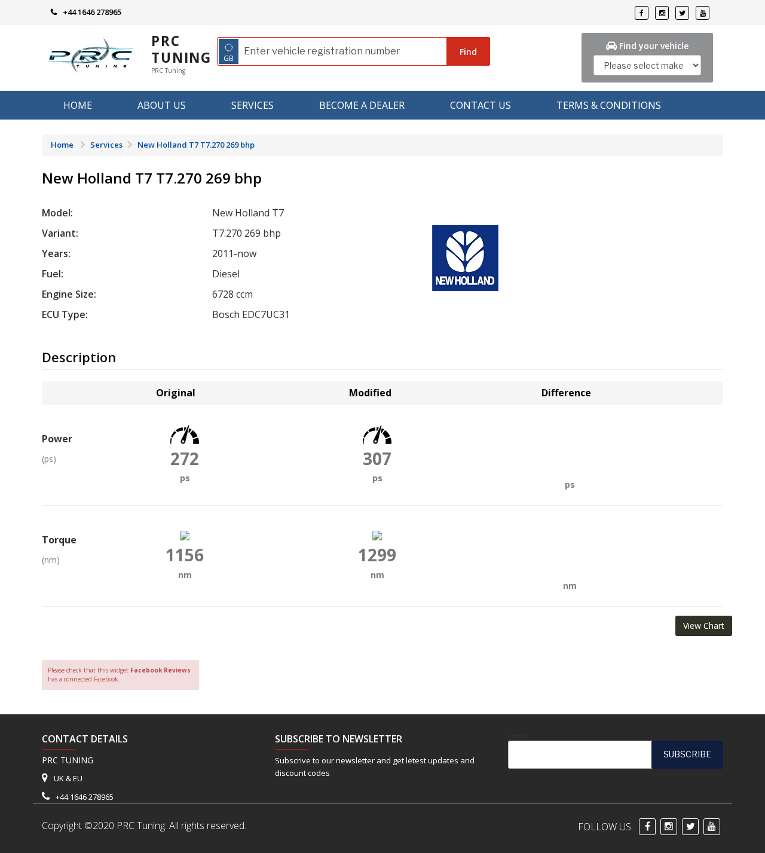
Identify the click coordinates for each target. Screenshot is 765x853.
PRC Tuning (181, 49)
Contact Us (480, 105)
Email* (517, 736)
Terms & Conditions (608, 105)
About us (161, 105)
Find (468, 51)
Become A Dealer (362, 105)
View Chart (703, 625)
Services (252, 105)
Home (77, 105)
